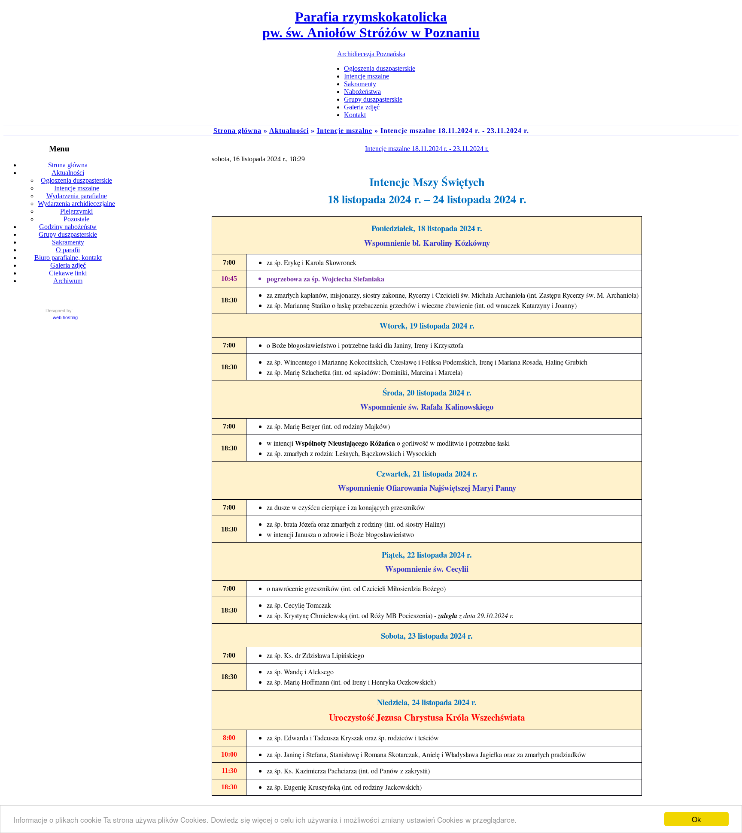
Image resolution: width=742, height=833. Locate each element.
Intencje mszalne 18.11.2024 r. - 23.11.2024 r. (427, 148)
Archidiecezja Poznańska (371, 53)
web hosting (65, 317)
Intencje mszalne (344, 130)
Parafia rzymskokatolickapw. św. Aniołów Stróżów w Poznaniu (371, 24)
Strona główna (237, 130)
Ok (696, 819)
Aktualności (289, 130)
